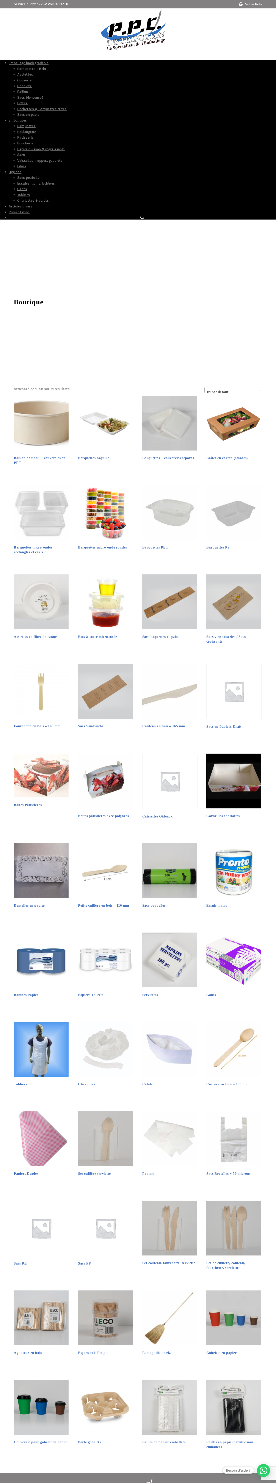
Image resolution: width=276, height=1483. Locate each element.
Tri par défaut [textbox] (217, 392)
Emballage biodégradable (29, 63)
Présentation (19, 212)
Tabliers (23, 195)
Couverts (24, 80)
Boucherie (25, 143)
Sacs (21, 155)
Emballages (18, 120)
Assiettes (25, 74)
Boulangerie (26, 132)
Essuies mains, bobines (36, 183)
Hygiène (15, 172)
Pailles (22, 92)
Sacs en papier (29, 114)
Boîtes (22, 103)
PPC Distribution (138, 30)
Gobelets (24, 86)
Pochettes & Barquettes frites (42, 109)
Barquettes (26, 126)
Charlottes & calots (33, 200)
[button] (263, 1470)
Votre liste (253, 4)
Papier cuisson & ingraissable (41, 149)
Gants (22, 189)
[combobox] (233, 390)
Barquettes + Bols (31, 69)
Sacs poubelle (28, 177)
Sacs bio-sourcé (30, 97)
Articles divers (20, 206)
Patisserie (25, 137)
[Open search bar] (142, 218)
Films (21, 166)
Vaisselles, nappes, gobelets (40, 160)
